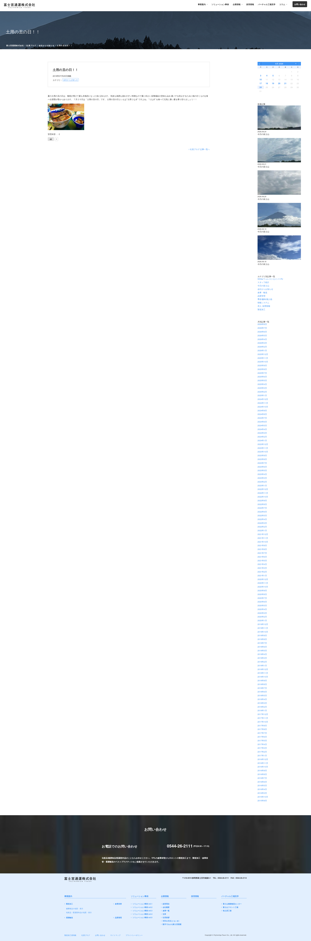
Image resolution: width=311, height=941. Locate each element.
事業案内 (202, 4)
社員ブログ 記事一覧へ (200, 149)
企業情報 (237, 4)
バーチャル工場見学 (266, 4)
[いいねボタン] (51, 139)
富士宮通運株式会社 (15, 45)
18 (267, 83)
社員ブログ (31, 45)
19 (273, 83)
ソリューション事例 (220, 4)
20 (279, 83)
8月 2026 (279, 63)
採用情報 (250, 4)
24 (260, 87)
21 (285, 83)
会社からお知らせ (46, 45)
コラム (282, 4)
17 (260, 83)
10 (260, 79)
